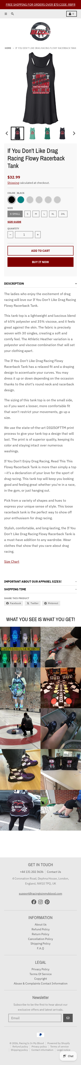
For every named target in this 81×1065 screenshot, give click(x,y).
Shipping (13, 183)
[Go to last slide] (7, 133)
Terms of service (59, 1046)
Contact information (42, 1049)
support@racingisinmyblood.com (40, 893)
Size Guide (14, 221)
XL (53, 213)
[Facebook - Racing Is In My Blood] (33, 901)
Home (8, 48)
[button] (17, 133)
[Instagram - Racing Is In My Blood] (40, 901)
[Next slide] (74, 133)
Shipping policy (19, 1049)
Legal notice (63, 1049)
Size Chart (11, 561)
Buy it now (40, 262)
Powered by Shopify (58, 1043)
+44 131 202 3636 (31, 872)
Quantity (13, 228)
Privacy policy (39, 1046)
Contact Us (54, 872)
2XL (63, 213)
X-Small (15, 213)
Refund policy (20, 1046)
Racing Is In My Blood (31, 1043)
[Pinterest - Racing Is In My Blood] (47, 901)
